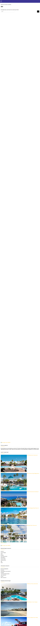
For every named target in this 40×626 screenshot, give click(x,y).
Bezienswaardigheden (4, 568)
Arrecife (2, 551)
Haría (2, 553)
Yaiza (2, 562)
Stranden (2, 572)
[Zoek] (38, 11)
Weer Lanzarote (3, 577)
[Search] (38, 1)
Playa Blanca (3, 557)
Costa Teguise (3, 552)
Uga (1, 561)
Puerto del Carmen (4, 556)
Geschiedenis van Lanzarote (6, 571)
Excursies (2, 570)
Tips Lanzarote (3, 575)
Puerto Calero (3, 558)
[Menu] (1, 1)
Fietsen (2, 576)
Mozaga (2, 555)
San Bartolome (3, 560)
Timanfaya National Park (5, 573)
